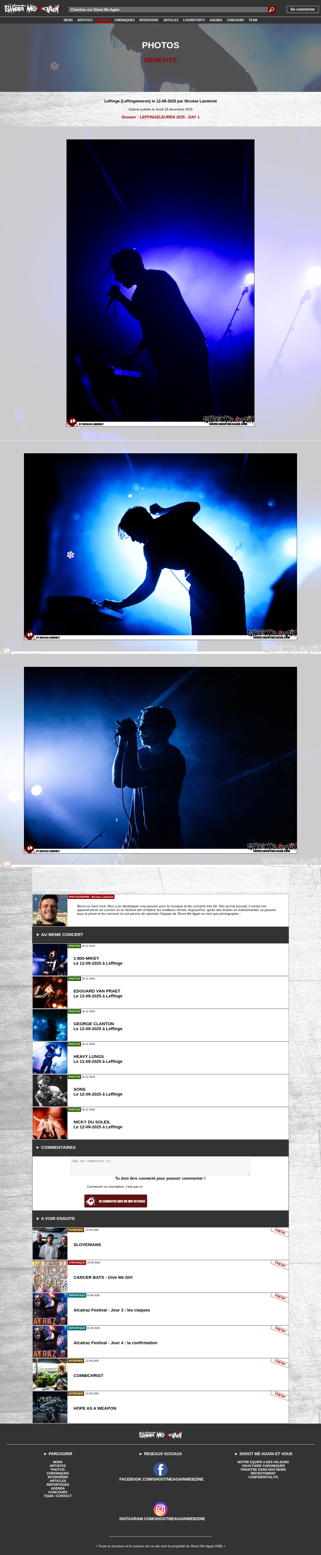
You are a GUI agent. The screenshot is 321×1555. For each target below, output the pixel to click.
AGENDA (58, 1488)
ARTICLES (58, 1481)
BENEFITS (160, 60)
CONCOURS (57, 1492)
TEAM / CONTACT (58, 1496)
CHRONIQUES (58, 1473)
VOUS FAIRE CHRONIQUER (263, 1466)
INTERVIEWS (58, 1477)
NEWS (58, 1462)
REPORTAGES (58, 1484)
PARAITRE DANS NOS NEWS (263, 1469)
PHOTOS (58, 1469)
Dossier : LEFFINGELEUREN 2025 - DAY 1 (161, 117)
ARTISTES (58, 1466)
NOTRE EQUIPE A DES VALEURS (263, 1462)
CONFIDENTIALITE (263, 1477)
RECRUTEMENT (263, 1473)
